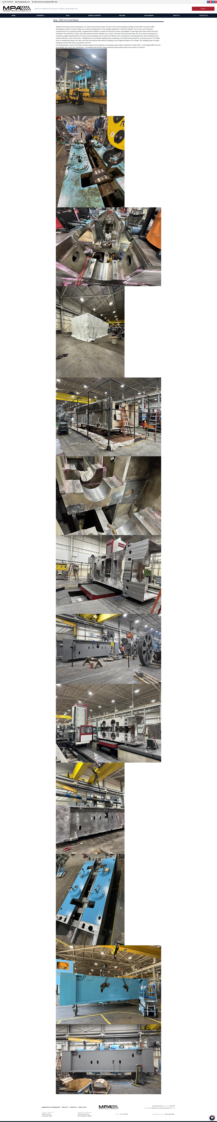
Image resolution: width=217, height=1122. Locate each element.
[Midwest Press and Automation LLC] (108, 1107)
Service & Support (94, 15)
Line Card (122, 15)
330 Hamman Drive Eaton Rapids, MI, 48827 (85, 1115)
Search (203, 9)
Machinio (172, 1106)
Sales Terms (82, 1107)
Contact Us (203, 15)
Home (13, 15)
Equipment (40, 15)
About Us (176, 15)
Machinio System (157, 1106)
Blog (68, 15)
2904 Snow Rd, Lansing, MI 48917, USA (45, 2)
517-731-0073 (8, 2)
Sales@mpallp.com (23, 2)
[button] (40, 15)
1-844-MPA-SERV (169, 1114)
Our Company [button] (148, 15)
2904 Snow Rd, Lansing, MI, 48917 (47, 1115)
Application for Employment (51, 1107)
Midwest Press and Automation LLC (161, 1108)
